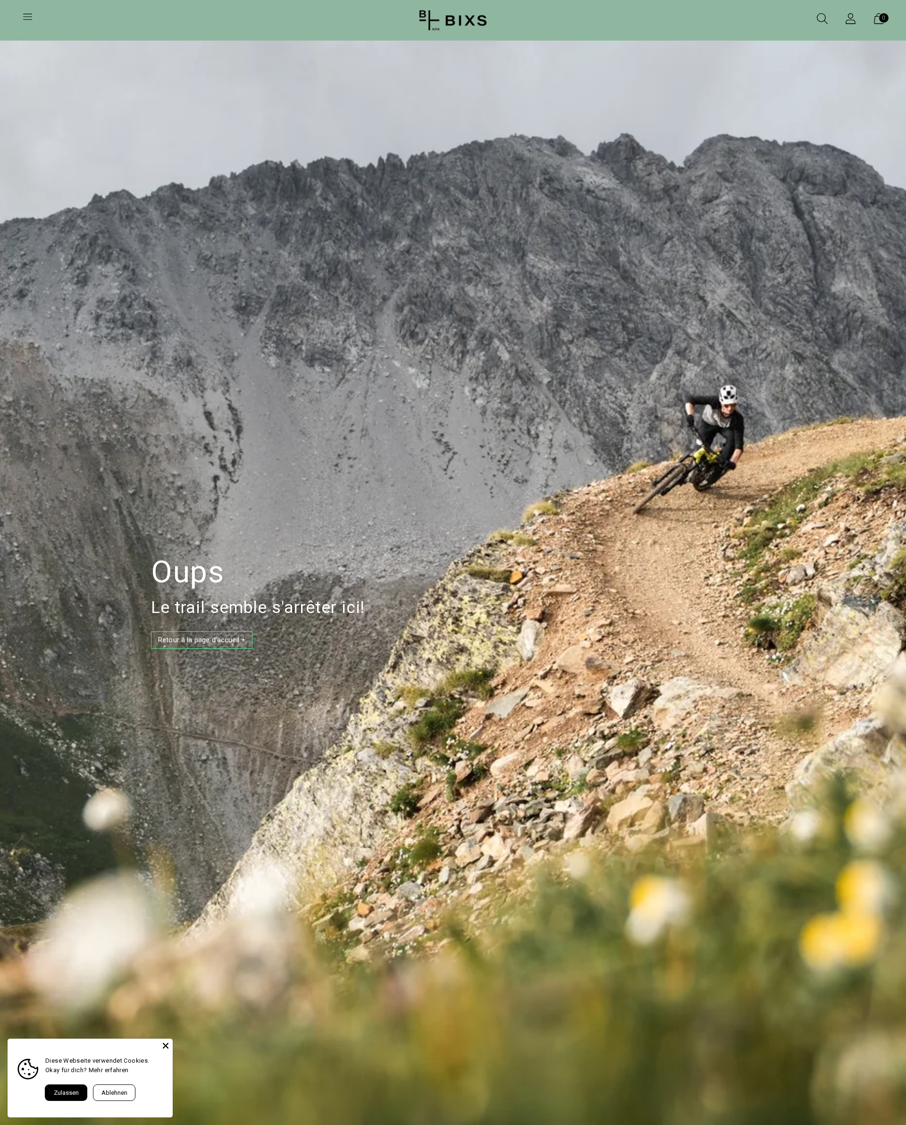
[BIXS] (453, 20)
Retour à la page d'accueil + (201, 640)
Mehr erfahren (109, 1070)
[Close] (165, 1045)
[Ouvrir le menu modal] (27, 20)
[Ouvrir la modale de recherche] (822, 20)
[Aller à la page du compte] (850, 20)
